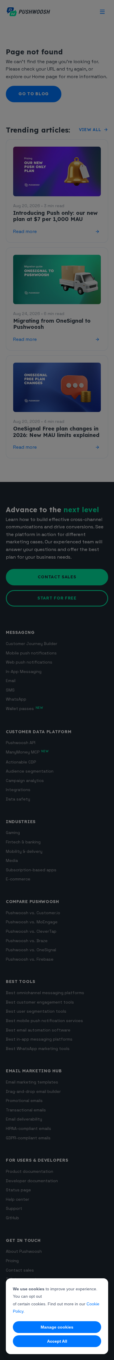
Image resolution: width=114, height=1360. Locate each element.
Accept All (57, 1341)
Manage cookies (57, 1327)
